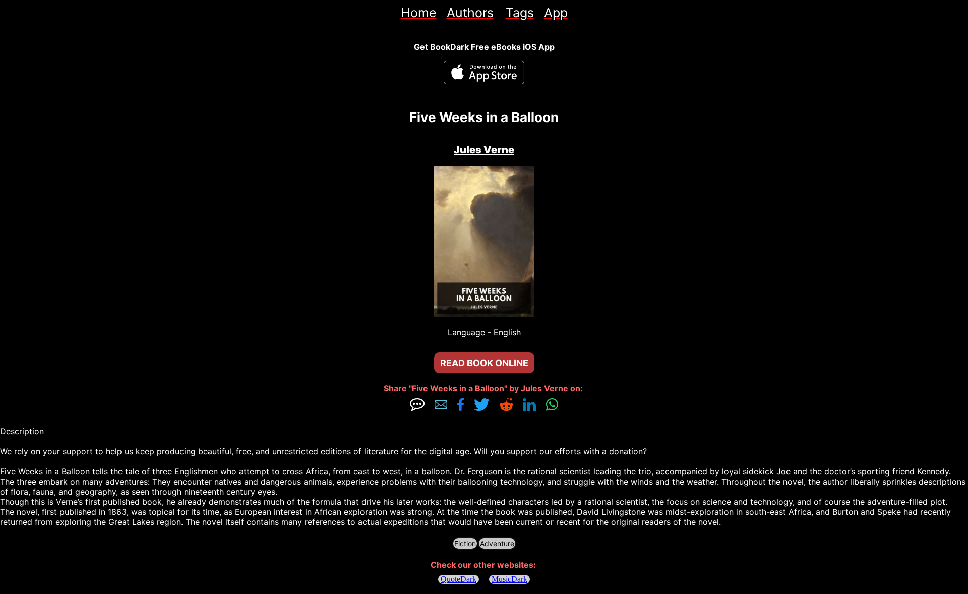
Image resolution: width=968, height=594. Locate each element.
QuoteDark (458, 579)
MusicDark (509, 579)
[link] (419, 12)
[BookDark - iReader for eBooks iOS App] (484, 72)
